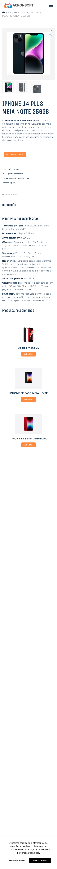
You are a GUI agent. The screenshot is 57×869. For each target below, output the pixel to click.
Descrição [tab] (11, 194)
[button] (51, 32)
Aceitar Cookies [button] (40, 860)
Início (9, 12)
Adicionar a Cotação (15, 154)
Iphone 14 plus (22, 178)
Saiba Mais (28, 354)
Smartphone (21, 12)
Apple (11, 178)
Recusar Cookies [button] (17, 860)
